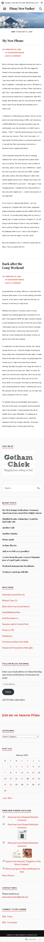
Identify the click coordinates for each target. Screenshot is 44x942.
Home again (8, 539)
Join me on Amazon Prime (21, 715)
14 (5, 779)
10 (22, 772)
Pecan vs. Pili (8, 630)
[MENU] (4, 9)
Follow (8, 692)
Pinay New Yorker (22, 8)
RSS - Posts (7, 916)
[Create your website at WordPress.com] (22, 2)
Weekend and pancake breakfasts (18, 566)
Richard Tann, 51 (9, 600)
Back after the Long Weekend (13, 266)
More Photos (8, 875)
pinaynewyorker (16, 52)
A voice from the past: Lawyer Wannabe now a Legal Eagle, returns (21, 558)
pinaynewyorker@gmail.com (15, 897)
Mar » (10, 798)
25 (28, 784)
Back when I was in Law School (15, 606)
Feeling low (7, 636)
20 (39, 779)
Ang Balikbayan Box (11, 612)
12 (33, 772)
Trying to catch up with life (15, 572)
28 (5, 790)
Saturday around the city (13, 594)
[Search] (38, 9)
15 (11, 779)
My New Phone (12, 40)
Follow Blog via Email (15, 663)
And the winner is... (10, 618)
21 (5, 784)
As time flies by (9, 545)
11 (28, 772)
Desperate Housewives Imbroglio (17, 647)
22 (11, 784)
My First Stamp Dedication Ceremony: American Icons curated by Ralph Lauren (22, 511)
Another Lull (8, 527)
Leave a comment (13, 56)
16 (16, 779)
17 (22, 779)
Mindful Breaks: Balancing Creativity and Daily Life (20, 520)
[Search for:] (22, 488)
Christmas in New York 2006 (15, 642)
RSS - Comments (9, 922)
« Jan (4, 798)
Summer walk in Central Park (15, 624)
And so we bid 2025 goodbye (15, 551)
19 (33, 779)
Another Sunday (10, 533)
